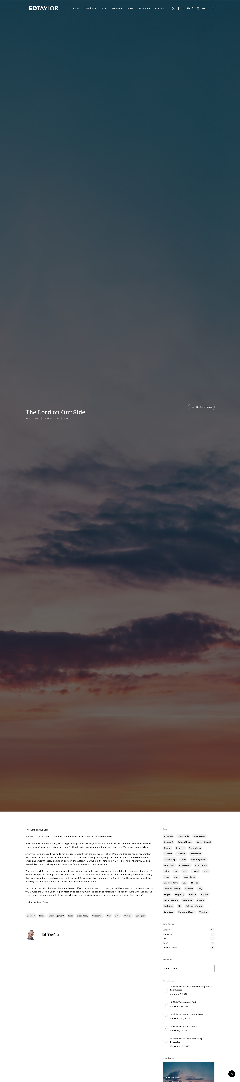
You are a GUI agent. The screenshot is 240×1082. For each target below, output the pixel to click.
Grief (205, 871)
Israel (176, 877)
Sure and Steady (186, 912)
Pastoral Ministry (172, 889)
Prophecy (179, 894)
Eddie (183, 859)
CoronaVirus (195, 848)
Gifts (184, 871)
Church (167, 848)
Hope (41, 916)
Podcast (189, 889)
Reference (187, 900)
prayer (167, 894)
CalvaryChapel (185, 842)
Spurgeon (140, 916)
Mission (194, 883)
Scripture (168, 906)
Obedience (97, 916)
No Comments (204, 407)
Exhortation (201, 865)
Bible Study (82, 916)
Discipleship (170, 859)
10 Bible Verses (170, 947)
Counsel (168, 854)
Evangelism (184, 865)
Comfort (31, 916)
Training (203, 912)
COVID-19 (181, 854)
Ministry (166, 930)
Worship (128, 916)
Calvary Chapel (203, 842)
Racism (192, 894)
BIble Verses (199, 836)
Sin (179, 906)
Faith (70, 916)
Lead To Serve (171, 883)
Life (66, 418)
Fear (176, 871)
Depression (195, 854)
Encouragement (56, 916)
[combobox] (189, 968)
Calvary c (168, 842)
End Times (169, 865)
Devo (117, 916)
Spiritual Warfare (194, 906)
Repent (200, 900)
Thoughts (167, 934)
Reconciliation (171, 900)
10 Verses (168, 836)
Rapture (204, 894)
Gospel (195, 871)
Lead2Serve (189, 877)
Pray (109, 916)
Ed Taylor (34, 418)
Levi (184, 883)
